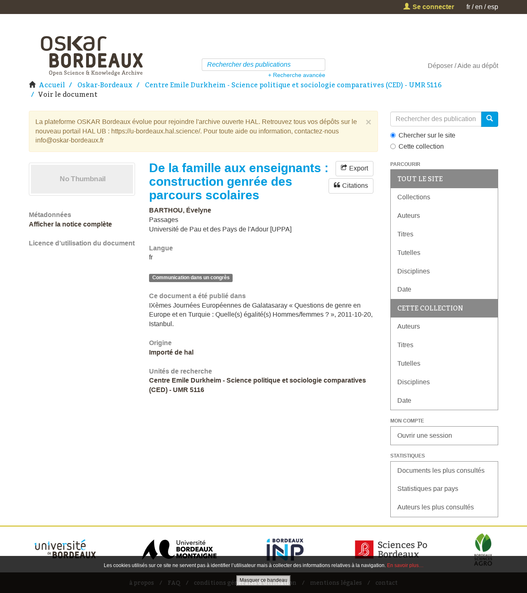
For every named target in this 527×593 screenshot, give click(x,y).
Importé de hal (171, 352)
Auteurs (408, 215)
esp (492, 6)
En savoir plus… (405, 565)
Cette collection (421, 146)
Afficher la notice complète (70, 224)
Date (404, 289)
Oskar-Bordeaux (105, 84)
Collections (413, 197)
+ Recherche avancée (296, 75)
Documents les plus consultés (441, 470)
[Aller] (320, 64)
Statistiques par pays (427, 488)
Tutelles (408, 252)
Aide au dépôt (477, 65)
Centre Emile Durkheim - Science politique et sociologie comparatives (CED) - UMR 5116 (293, 84)
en (479, 6)
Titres (405, 234)
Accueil (52, 84)
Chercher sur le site (427, 135)
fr (468, 6)
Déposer (440, 65)
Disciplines (413, 271)
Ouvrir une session (424, 435)
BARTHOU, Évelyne (180, 210)
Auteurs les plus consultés (435, 507)
